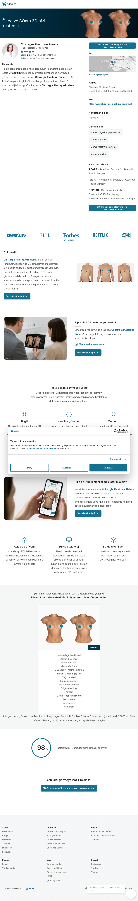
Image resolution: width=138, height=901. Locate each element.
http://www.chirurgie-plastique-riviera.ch (110, 104)
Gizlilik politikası (54, 868)
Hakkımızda (7, 831)
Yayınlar (6, 844)
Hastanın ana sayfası (101, 831)
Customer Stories (55, 848)
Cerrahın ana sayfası (57, 831)
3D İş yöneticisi (54, 835)
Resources (7, 852)
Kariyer (5, 835)
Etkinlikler (7, 848)
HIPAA (49, 876)
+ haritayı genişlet (98, 74)
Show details (116, 459)
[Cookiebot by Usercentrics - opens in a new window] (116, 431)
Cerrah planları (54, 839)
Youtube (95, 872)
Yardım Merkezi (9, 868)
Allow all (108, 467)
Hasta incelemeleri (56, 844)
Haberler (6, 839)
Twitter (94, 868)
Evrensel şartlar (54, 864)
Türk (31, 889)
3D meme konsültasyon (91, 344)
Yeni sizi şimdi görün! (17, 296)
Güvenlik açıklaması (56, 872)
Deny (29, 467)
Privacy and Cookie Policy (43, 448)
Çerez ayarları (54, 880)
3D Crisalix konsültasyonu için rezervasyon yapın (112, 45)
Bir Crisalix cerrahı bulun (103, 835)
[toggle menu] (133, 4)
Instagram (96, 864)
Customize (67, 467)
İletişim (5, 864)
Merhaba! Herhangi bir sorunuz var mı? (105, 889)
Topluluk (95, 839)
